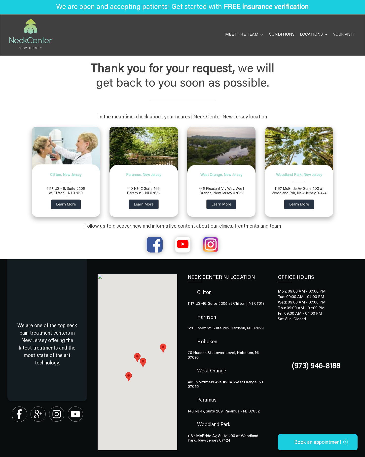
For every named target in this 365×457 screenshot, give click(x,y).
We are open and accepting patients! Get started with (182, 7)
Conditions (281, 35)
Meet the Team (241, 35)
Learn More (66, 204)
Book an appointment (317, 442)
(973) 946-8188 (316, 366)
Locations (311, 35)
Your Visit (344, 35)
